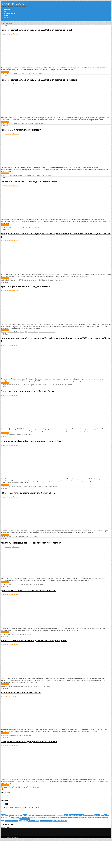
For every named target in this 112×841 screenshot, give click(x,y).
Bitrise (3, 280)
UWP (10, 175)
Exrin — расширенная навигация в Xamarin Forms (27, 391)
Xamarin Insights (32, 817)
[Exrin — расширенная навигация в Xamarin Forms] (34, 427)
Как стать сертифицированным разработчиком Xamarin (31, 542)
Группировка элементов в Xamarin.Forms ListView (21, 807)
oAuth (102, 815)
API (10, 815)
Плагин (32, 821)
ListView (61, 815)
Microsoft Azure (74, 815)
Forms (6, 15)
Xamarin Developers (12, 4)
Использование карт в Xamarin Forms (21, 692)
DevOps (3, 385)
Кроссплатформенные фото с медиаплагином (25, 286)
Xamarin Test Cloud (22, 385)
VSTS (20, 280)
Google (29, 815)
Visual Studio (15, 817)
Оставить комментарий (33, 74)
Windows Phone (9, 13)
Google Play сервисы (37, 815)
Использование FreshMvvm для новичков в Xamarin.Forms (32, 440)
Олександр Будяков (12, 696)
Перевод (14, 74)
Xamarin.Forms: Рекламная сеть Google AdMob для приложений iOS (36, 29)
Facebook (20, 815)
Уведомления (56, 821)
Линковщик (8, 821)
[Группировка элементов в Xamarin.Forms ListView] (6, 805)
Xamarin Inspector (42, 817)
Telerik (6, 817)
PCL (7, 175)
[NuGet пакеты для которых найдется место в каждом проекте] (25, 676)
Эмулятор (64, 821)
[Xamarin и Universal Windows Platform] (34, 166)
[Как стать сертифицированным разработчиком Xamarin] (34, 576)
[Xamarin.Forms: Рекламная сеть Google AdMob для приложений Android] (34, 116)
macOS (9, 385)
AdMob (3, 74)
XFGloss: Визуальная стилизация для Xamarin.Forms (29, 492)
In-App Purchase (54, 815)
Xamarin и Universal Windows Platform (21, 129)
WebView (25, 817)
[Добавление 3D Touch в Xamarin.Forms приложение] (34, 626)
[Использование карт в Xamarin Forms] (26, 727)
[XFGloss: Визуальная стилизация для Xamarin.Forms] (27, 529)
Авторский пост (6, 735)
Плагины (11, 332)
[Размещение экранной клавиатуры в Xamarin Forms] (34, 218)
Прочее (7, 17)
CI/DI (7, 280)
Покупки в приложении (46, 821)
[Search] (19, 796)
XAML (70, 817)
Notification (87, 815)
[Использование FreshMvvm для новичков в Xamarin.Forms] (34, 477)
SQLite (2, 817)
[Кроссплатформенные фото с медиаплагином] (34, 322)
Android (7, 10)
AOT (7, 815)
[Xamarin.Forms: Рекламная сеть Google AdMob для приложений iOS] (34, 66)
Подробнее (5, 72)
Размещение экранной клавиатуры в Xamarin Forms (29, 181)
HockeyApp (14, 280)
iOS (5, 11)
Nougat (92, 815)
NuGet (8, 74)
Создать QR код (6, 827)
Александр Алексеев (12, 34)
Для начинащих (99, 817)
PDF (108, 815)
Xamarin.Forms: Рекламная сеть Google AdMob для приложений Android (39, 79)
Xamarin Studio (51, 817)
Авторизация (75, 817)
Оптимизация (14, 821)
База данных (91, 817)
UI (9, 817)
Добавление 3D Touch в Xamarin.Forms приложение (28, 590)
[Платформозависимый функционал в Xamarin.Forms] (34, 777)
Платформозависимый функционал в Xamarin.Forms (29, 741)
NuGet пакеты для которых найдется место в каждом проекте (34, 640)
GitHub (3, 686)
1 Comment (35, 227)
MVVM (3, 435)
